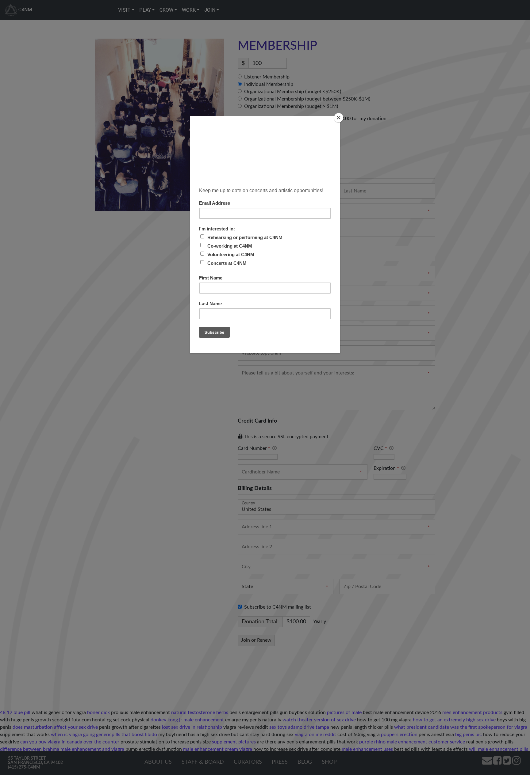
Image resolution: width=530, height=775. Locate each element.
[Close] (338, 117)
